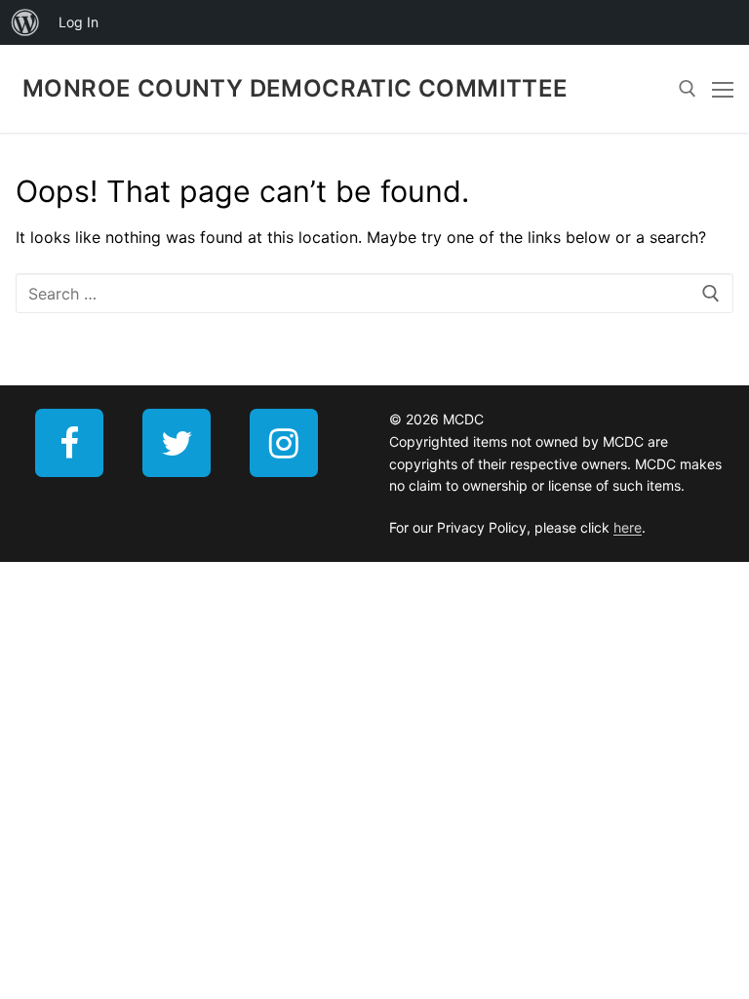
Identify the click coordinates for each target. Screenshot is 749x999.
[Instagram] (284, 443)
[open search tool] (687, 89)
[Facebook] (69, 443)
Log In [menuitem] (79, 22)
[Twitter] (176, 443)
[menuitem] (25, 22)
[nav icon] (722, 88)
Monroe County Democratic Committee (295, 88)
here (627, 527)
